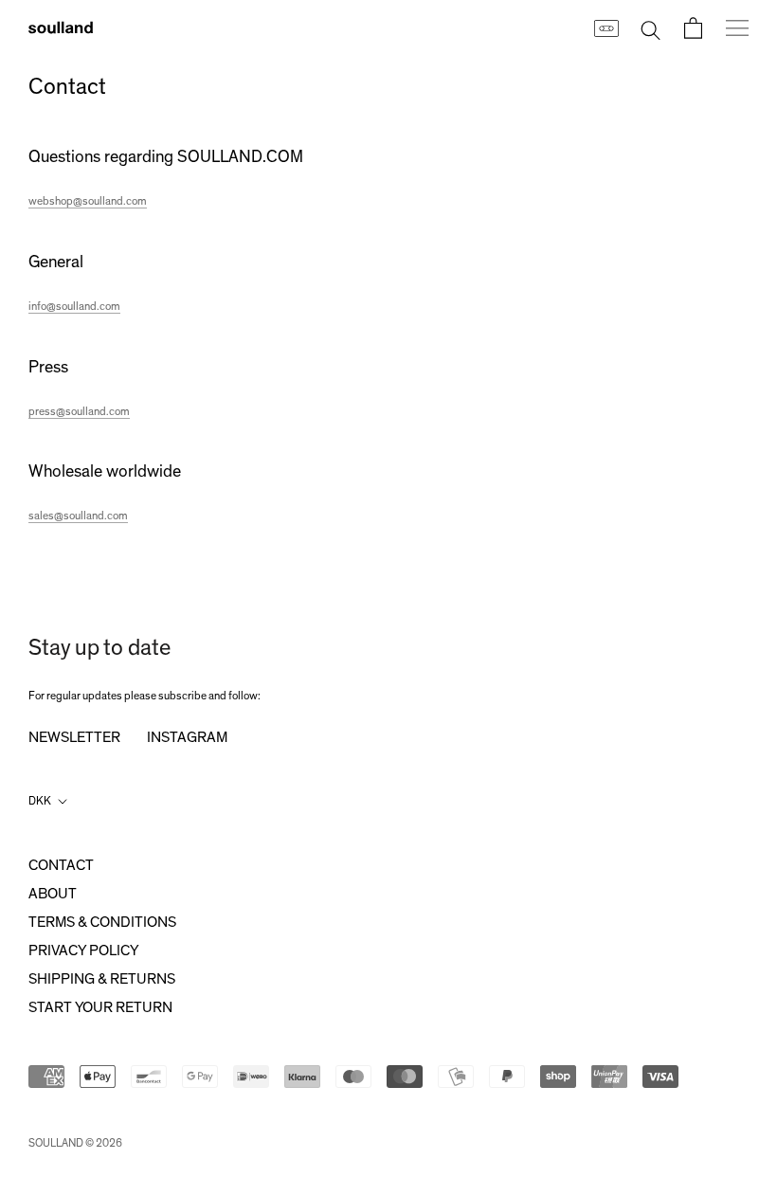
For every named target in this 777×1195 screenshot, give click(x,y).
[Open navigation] (737, 27)
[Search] (650, 28)
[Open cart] (693, 28)
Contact (61, 865)
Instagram (187, 737)
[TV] (605, 27)
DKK (39, 800)
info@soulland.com (74, 306)
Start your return (100, 1007)
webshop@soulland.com (87, 201)
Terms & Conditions (102, 922)
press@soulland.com (79, 411)
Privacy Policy (83, 950)
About (52, 893)
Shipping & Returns (101, 979)
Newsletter (74, 737)
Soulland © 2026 (75, 1143)
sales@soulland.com (78, 515)
